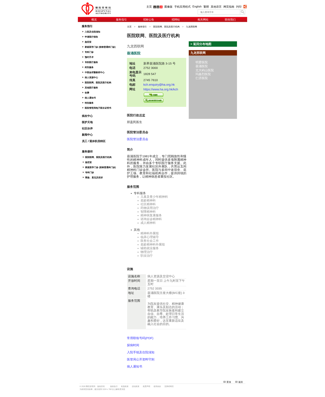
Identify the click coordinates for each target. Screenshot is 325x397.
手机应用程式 (182, 6)
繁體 (206, 6)
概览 (94, 19)
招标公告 (148, 19)
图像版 (168, 6)
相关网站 (203, 19)
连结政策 (135, 386)
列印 (239, 6)
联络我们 (230, 19)
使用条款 (157, 386)
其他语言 (216, 6)
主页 (149, 6)
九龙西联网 (191, 26)
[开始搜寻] (242, 12)
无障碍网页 (169, 386)
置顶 (228, 382)
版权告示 (114, 386)
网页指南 (228, 6)
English (197, 6)
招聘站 (176, 19)
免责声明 (146, 386)
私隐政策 (124, 386)
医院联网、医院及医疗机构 (166, 26)
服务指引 (121, 19)
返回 (240, 382)
